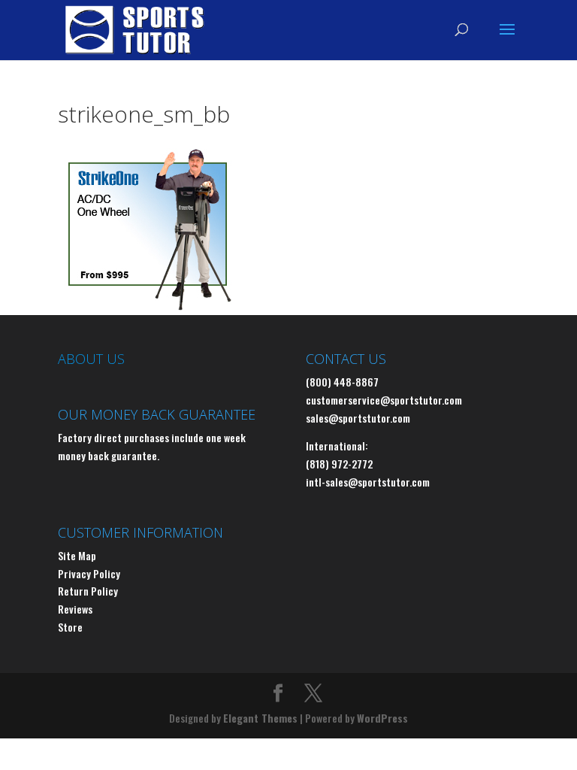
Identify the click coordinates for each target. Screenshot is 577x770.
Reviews (75, 609)
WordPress (382, 718)
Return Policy (88, 591)
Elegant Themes (260, 718)
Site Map (77, 555)
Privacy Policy (89, 573)
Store (70, 627)
